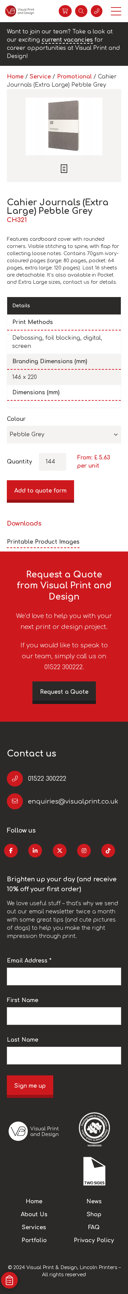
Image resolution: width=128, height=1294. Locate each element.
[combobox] (64, 434)
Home (15, 77)
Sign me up (30, 1086)
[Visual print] (19, 11)
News (94, 1202)
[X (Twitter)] (60, 850)
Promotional (74, 77)
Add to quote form (40, 491)
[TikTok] (108, 850)
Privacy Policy (94, 1240)
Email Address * (29, 961)
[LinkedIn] (35, 850)
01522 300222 (47, 778)
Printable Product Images (43, 542)
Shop (94, 1214)
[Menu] (116, 11)
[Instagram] (84, 850)
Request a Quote (64, 692)
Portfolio (34, 1240)
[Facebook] (11, 850)
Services (34, 1227)
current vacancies (67, 40)
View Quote (65, 11)
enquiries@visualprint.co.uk (73, 801)
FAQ (94, 1227)
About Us (34, 1214)
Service (40, 77)
